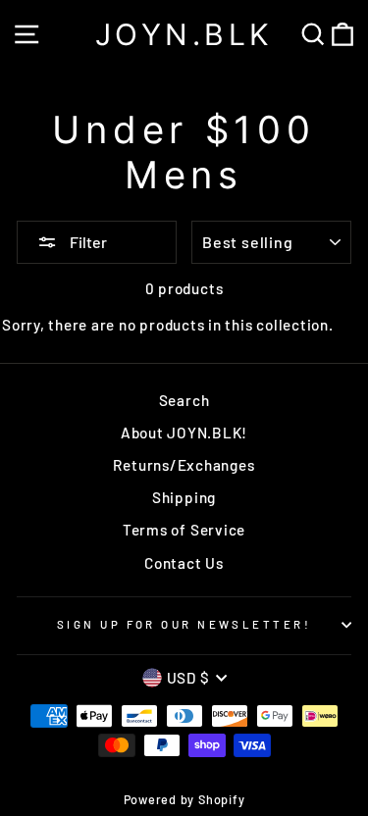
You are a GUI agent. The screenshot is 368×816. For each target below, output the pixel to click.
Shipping (184, 497)
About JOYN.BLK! (184, 432)
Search (184, 400)
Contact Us (184, 563)
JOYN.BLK (184, 34)
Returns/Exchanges (183, 465)
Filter (87, 241)
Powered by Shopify (184, 799)
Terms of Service (184, 529)
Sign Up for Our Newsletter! (184, 624)
